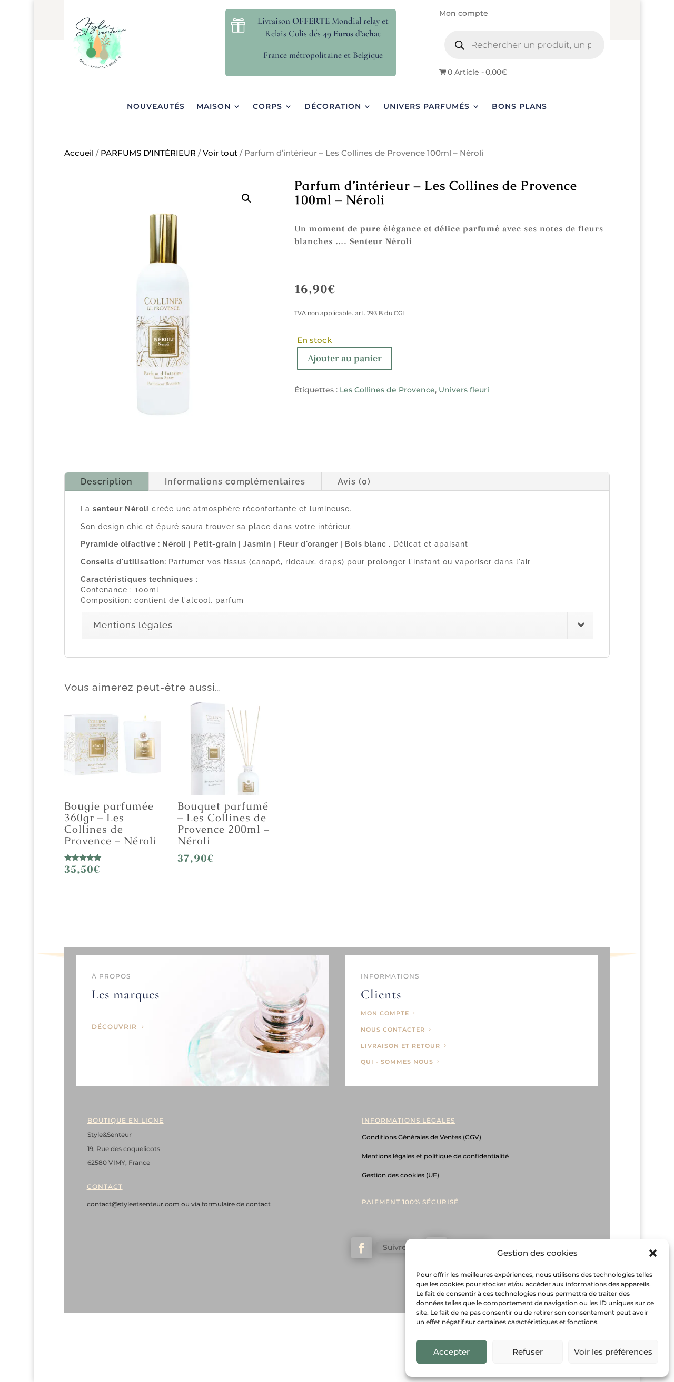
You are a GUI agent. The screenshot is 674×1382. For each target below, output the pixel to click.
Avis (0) (354, 482)
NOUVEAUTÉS (156, 107)
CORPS (267, 107)
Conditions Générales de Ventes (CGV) (421, 1137)
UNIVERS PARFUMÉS (426, 107)
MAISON (213, 107)
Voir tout (220, 153)
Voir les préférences (613, 1352)
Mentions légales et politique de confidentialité (435, 1156)
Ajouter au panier (345, 358)
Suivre (395, 1247)
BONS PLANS (519, 107)
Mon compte (463, 13)
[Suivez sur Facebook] (361, 1247)
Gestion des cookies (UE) (400, 1175)
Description (107, 482)
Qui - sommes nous (397, 1061)
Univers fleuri (464, 390)
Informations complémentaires (235, 482)
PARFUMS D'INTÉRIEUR (148, 153)
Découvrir (114, 1027)
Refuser (527, 1352)
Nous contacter (393, 1029)
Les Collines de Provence (387, 390)
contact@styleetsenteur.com (134, 1204)
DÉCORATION (332, 107)
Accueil (79, 153)
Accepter (451, 1352)
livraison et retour (400, 1046)
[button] (653, 1253)
